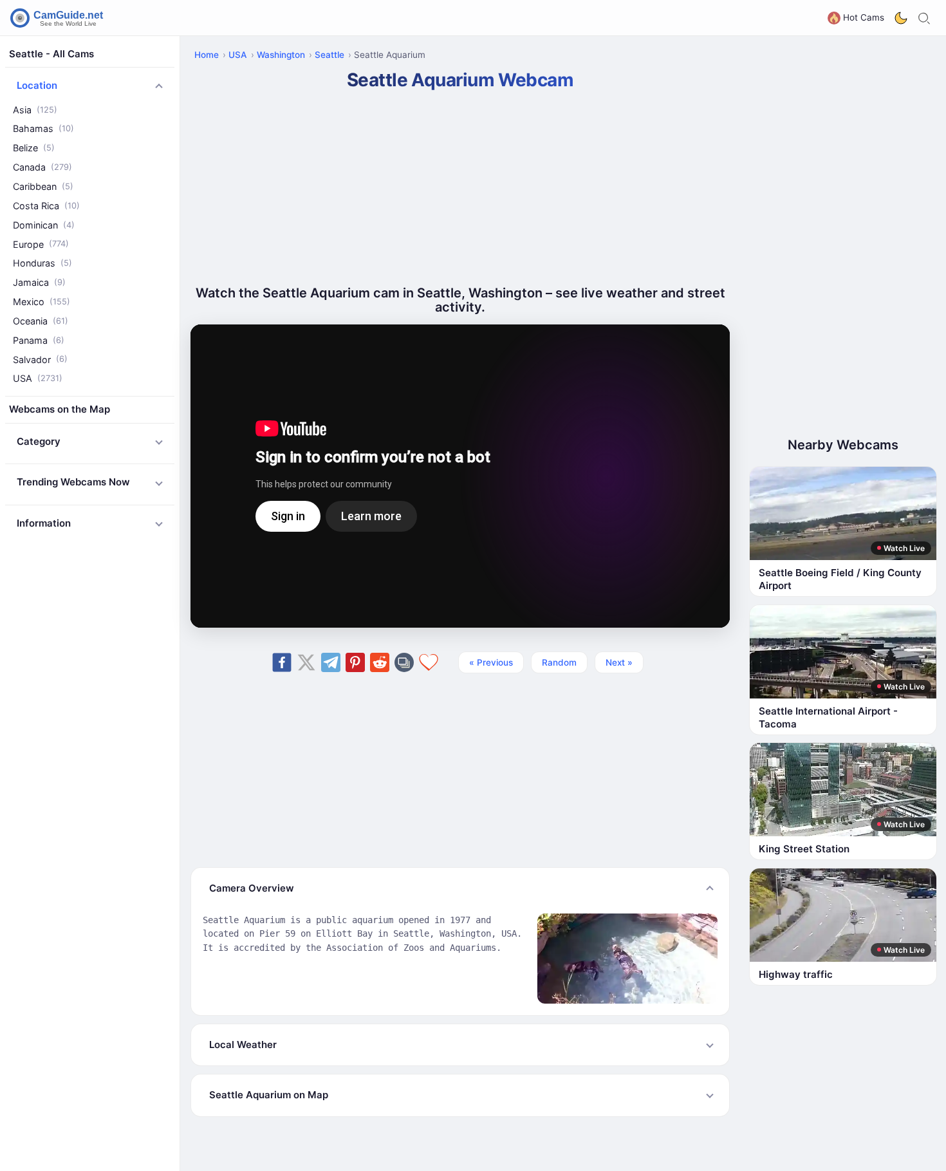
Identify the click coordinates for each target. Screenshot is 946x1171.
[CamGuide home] (58, 18)
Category (38, 441)
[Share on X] (306, 662)
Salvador (40, 359)
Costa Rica (46, 205)
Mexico (41, 301)
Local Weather (243, 1044)
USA (37, 378)
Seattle (329, 55)
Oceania (40, 320)
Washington (281, 55)
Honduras (42, 263)
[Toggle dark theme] (901, 18)
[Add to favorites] (428, 662)
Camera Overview (251, 888)
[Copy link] (404, 662)
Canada (42, 167)
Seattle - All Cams (51, 54)
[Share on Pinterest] (355, 662)
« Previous (491, 662)
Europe (41, 244)
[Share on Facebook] (282, 662)
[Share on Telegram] (330, 662)
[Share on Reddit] (379, 662)
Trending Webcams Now (73, 482)
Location (37, 86)
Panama (38, 340)
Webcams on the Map (59, 410)
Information (44, 523)
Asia (35, 109)
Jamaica (39, 282)
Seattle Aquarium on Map (268, 1095)
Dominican (44, 225)
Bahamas (43, 129)
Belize (34, 148)
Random (559, 662)
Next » (619, 662)
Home (206, 55)
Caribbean (43, 186)
